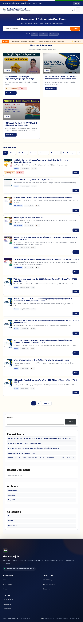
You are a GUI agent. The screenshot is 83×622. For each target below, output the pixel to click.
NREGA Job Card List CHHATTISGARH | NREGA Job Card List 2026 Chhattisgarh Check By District (21, 125)
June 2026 (12, 495)
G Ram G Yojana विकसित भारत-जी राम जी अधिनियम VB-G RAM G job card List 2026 (41, 360)
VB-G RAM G (12, 525)
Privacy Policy (47, 580)
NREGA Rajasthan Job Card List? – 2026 (29, 217)
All (5, 153)
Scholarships (7, 609)
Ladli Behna (43, 34)
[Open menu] (78, 9)
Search (75, 29)
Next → (46, 403)
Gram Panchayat (68, 153)
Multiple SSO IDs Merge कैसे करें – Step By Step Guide (33, 180)
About (12, 153)
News (10, 516)
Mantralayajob (13, 618)
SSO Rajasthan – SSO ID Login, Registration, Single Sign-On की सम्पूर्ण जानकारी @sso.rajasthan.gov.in (19, 79)
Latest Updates (7, 584)
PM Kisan (34, 34)
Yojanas (5, 589)
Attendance (22, 153)
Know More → (10, 93)
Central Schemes (8, 599)
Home (4, 580)
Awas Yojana (53, 34)
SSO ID (10, 521)
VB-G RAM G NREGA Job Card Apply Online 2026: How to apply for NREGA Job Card (46, 259)
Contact (33, 153)
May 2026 (11, 500)
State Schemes (7, 604)
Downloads (55, 153)
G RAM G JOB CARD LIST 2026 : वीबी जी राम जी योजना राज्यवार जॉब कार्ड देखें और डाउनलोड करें (43, 198)
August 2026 (12, 490)
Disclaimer (43, 153)
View (75, 172)
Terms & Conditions (49, 584)
